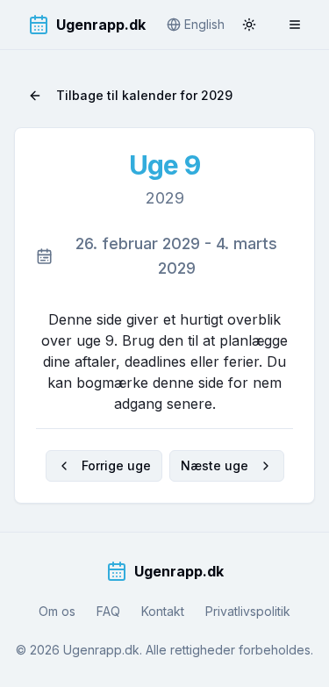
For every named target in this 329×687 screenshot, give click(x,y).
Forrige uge (116, 465)
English (204, 24)
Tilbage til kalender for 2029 (144, 95)
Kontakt (162, 611)
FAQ (108, 611)
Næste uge (214, 465)
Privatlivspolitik (247, 611)
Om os (57, 611)
